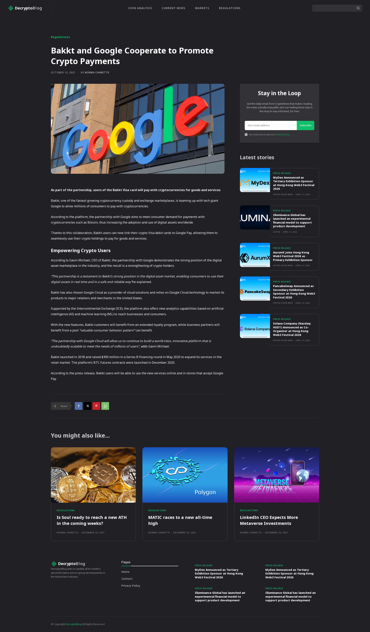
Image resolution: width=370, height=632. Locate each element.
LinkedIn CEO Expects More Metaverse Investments (269, 520)
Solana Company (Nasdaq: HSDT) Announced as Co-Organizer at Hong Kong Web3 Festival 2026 (292, 329)
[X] (87, 406)
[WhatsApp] (105, 406)
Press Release (282, 173)
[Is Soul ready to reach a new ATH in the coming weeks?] (93, 475)
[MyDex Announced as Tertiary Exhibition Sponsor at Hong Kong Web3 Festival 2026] (255, 180)
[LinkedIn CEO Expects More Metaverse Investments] (276, 475)
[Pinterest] (96, 406)
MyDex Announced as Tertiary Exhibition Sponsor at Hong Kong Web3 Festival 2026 (293, 183)
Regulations (60, 37)
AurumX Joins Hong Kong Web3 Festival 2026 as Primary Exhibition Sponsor (293, 256)
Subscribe (305, 125)
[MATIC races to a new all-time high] (184, 475)
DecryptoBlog (74, 624)
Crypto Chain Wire (283, 194)
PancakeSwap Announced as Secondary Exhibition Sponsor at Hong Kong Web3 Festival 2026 (294, 291)
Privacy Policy (282, 134)
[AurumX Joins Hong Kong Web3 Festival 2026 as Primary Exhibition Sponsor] (255, 255)
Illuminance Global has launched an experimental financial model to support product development (292, 220)
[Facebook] (78, 406)
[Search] (358, 8)
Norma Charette (97, 72)
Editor (276, 232)
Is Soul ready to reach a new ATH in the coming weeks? (92, 520)
